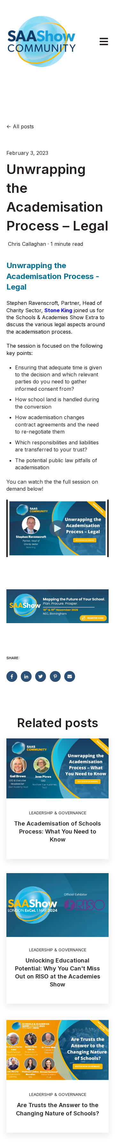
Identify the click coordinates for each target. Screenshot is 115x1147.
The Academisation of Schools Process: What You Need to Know (57, 831)
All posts (23, 126)
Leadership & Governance (57, 813)
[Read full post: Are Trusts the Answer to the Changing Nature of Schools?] (57, 1050)
